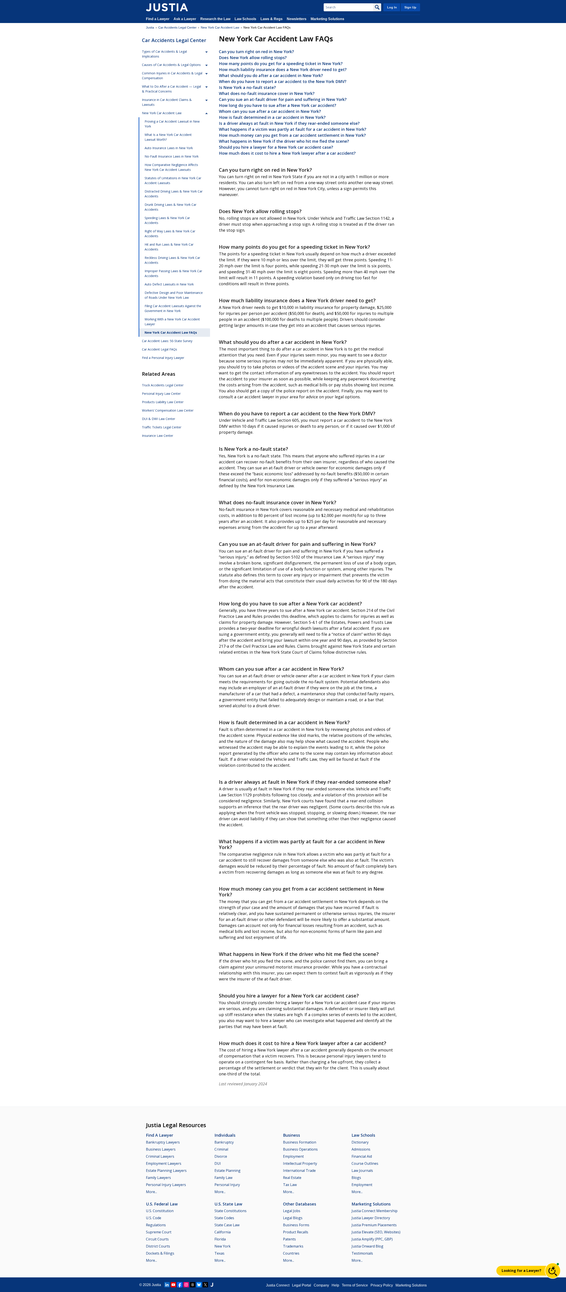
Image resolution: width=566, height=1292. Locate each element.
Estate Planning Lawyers (166, 1170)
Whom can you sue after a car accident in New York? (270, 111)
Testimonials (362, 1253)
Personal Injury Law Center (161, 393)
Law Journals (362, 1170)
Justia (150, 27)
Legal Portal (301, 1285)
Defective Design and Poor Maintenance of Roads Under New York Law (174, 295)
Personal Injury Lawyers (166, 1184)
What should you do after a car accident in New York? (271, 75)
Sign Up (410, 7)
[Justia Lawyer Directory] (211, 1284)
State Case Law (226, 1225)
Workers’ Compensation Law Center (167, 410)
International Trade (299, 1170)
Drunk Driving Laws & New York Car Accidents (170, 207)
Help (335, 1285)
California (222, 1232)
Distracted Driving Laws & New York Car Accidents (174, 193)
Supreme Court (158, 1232)
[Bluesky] (199, 1284)
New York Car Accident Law (220, 27)
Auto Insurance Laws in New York (169, 148)
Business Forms (296, 1225)
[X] (205, 1284)
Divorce (220, 1156)
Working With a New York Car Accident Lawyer (172, 321)
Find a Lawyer (157, 19)
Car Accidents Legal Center (177, 27)
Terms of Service (355, 1285)
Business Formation (299, 1142)
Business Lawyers (161, 1149)
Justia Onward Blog (367, 1246)
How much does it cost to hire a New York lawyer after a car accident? (287, 153)
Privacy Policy (382, 1285)
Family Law (223, 1177)
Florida (220, 1239)
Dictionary (360, 1142)
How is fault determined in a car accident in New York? (272, 117)
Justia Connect (277, 1285)
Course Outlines (365, 1163)
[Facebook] (179, 1284)
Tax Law (290, 1184)
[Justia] (167, 7)
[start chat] (553, 1271)
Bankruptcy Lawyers (163, 1142)
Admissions (361, 1149)
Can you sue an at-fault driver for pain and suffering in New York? (283, 99)
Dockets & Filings (160, 1253)
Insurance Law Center (157, 435)
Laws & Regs (271, 19)
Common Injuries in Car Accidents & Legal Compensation (172, 75)
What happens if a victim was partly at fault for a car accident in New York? (292, 129)
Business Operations (300, 1149)
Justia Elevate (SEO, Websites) (376, 1232)
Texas (219, 1253)
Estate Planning (227, 1170)
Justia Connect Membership (375, 1210)
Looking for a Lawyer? (521, 1270)
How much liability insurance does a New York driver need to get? (283, 69)
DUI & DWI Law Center (158, 419)
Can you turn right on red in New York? (256, 51)
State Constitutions (230, 1210)
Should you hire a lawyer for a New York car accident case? (276, 147)
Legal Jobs (291, 1210)
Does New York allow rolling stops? (253, 57)
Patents (289, 1239)
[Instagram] (186, 1284)
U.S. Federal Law (162, 1204)
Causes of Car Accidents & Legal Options (171, 65)
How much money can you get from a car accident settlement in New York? (292, 135)
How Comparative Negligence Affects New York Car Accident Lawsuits (171, 167)
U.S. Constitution (160, 1210)
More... (151, 1191)
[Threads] (192, 1284)
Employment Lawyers (163, 1163)
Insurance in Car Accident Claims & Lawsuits (167, 102)
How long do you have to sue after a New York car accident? (277, 105)
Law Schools (245, 19)
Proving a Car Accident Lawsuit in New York (172, 123)
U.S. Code (153, 1217)
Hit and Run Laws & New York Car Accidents (169, 246)
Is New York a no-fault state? (247, 87)
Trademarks (293, 1246)
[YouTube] (173, 1284)
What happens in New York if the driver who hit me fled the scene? (284, 141)
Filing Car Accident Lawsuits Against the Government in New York (173, 308)
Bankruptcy (224, 1142)
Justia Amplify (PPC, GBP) (372, 1239)
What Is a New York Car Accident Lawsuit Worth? (168, 137)
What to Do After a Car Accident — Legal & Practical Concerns (171, 88)
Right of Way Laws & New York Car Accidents (170, 233)
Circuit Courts (157, 1239)
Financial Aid (362, 1156)
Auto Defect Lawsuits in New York (169, 284)
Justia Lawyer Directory (371, 1217)
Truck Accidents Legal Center (163, 385)
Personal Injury (227, 1184)
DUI (217, 1163)
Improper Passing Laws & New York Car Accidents (173, 273)
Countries (291, 1253)
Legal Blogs (292, 1217)
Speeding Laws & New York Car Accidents (167, 220)
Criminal (221, 1149)
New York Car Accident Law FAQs (171, 332)
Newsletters (296, 19)
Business (291, 1135)
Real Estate (292, 1177)
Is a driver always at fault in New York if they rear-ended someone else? (289, 123)
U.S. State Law (228, 1204)
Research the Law (215, 19)
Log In (392, 7)
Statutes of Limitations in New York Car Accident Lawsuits (173, 180)
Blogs (356, 1177)
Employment (293, 1156)
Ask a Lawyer (185, 19)
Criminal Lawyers (160, 1156)
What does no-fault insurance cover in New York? (267, 93)
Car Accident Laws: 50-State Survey (167, 341)
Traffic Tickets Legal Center (161, 427)
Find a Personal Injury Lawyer (163, 358)
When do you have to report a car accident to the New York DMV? (282, 81)
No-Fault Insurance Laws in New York (172, 156)
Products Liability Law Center (163, 402)
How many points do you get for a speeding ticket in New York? (281, 63)
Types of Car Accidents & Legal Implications (164, 53)
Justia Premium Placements (374, 1225)
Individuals (224, 1135)
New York (222, 1246)
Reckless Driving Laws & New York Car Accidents (172, 260)
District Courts (158, 1246)
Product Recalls (295, 1232)
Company (321, 1285)
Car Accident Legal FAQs (159, 349)
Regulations (156, 1225)
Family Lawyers (158, 1177)
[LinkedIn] (167, 1284)
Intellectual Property (300, 1163)
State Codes (224, 1217)
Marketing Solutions (327, 19)
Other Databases (299, 1204)
